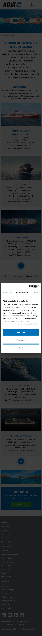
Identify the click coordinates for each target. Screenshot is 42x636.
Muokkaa (19, 340)
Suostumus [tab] (7, 293)
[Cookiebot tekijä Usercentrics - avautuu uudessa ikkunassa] (29, 286)
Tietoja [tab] (35, 293)
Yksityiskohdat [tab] (22, 293)
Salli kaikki (21, 332)
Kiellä (21, 348)
